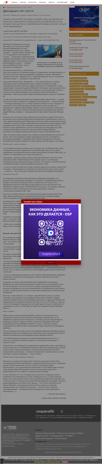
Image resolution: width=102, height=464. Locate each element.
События (23, 2)
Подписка (42, 2)
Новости (14, 2)
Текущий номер (62, 2)
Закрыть (64, 462)
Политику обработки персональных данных (47, 462)
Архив (72, 2)
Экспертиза (32, 2)
